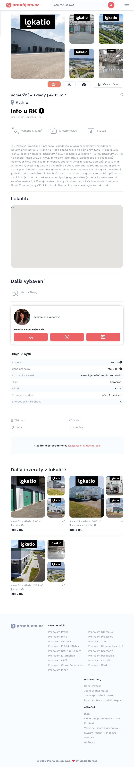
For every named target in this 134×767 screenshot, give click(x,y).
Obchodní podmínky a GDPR (102, 718)
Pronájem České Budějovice (65, 665)
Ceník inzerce (92, 685)
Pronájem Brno (57, 636)
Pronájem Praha (58, 631)
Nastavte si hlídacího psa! (84, 445)
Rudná (22, 102)
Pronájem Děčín (58, 660)
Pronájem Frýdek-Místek (63, 646)
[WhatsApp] (67, 337)
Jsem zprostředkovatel (99, 695)
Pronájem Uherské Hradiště (105, 646)
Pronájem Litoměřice (61, 655)
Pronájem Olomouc (100, 631)
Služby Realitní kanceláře (100, 732)
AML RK (89, 737)
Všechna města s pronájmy (101, 728)
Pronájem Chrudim (100, 660)
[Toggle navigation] (127, 5)
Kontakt (89, 723)
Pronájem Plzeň (58, 669)
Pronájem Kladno (99, 665)
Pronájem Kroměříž (100, 650)
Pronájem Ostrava (59, 641)
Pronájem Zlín (97, 641)
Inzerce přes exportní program (103, 700)
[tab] (54, 84)
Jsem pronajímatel (96, 690)
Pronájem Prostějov (100, 636)
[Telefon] (31, 337)
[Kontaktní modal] (103, 337)
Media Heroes (88, 760)
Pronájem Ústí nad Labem (64, 650)
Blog (87, 713)
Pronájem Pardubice (101, 655)
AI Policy (89, 742)
